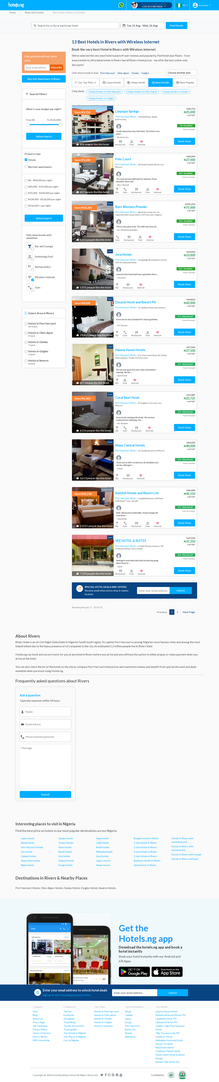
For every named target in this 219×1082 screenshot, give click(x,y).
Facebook (68, 1015)
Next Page (189, 612)
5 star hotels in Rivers (145, 856)
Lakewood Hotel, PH (166, 1022)
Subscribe (56, 67)
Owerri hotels (66, 842)
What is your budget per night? (43, 109)
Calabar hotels (28, 856)
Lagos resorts (103, 860)
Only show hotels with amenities (38, 236)
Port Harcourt (132, 1025)
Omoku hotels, (72, 887)
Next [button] (112, 126)
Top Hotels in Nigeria (74, 1033)
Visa (35, 1011)
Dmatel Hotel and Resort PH (171, 1015)
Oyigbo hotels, (89, 887)
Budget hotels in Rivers (146, 838)
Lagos (128, 1018)
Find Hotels (176, 25)
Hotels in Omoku (38, 342)
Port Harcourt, (122, 116)
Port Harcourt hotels (32, 847)
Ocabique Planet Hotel (168, 1051)
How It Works (40, 1036)
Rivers (133, 116)
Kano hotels (65, 847)
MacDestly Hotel (164, 1047)
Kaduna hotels (66, 860)
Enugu (128, 1022)
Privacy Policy (40, 1029)
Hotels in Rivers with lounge (186, 854)
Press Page (39, 1022)
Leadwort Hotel (164, 1036)
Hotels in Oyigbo (38, 351)
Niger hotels (27, 865)
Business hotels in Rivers (147, 860)
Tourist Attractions (73, 1025)
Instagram (68, 1018)
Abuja (128, 1011)
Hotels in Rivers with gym (184, 858)
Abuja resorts (103, 865)
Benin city (130, 1029)
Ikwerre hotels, (107, 887)
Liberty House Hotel (166, 1011)
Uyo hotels (64, 856)
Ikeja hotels (102, 838)
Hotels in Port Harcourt (42, 323)
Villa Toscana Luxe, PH (167, 1033)
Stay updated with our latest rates (40, 58)
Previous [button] (73, 126)
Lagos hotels (28, 838)
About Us (38, 1018)
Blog (35, 1015)
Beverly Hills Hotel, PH (167, 1061)
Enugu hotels (66, 865)
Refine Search (44, 136)
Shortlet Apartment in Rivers (43, 78)
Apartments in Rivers (145, 865)
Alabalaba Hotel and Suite (169, 1040)
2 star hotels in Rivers (145, 842)
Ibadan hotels (66, 838)
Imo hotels (26, 851)
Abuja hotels (27, 842)
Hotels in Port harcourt (106, 1011)
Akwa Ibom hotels (30, 860)
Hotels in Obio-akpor (40, 332)
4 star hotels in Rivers (145, 851)
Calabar (129, 1015)
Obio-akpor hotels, (52, 887)
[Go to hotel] (93, 126)
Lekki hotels (102, 842)
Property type (33, 153)
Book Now (184, 141)
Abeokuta (130, 1036)
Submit (45, 794)
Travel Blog (69, 1022)
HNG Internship (41, 1040)
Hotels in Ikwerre (38, 360)
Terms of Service (42, 1033)
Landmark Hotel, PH (166, 1018)
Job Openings (40, 1025)
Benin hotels (65, 851)
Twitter (67, 1011)
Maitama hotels (104, 851)
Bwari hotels (103, 847)
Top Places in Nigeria (74, 1036)
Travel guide (70, 1029)
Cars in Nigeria (71, 1040)
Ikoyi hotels (102, 856)
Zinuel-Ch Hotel (164, 1043)
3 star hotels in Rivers (145, 847)
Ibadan (128, 1033)
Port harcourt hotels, (27, 887)
